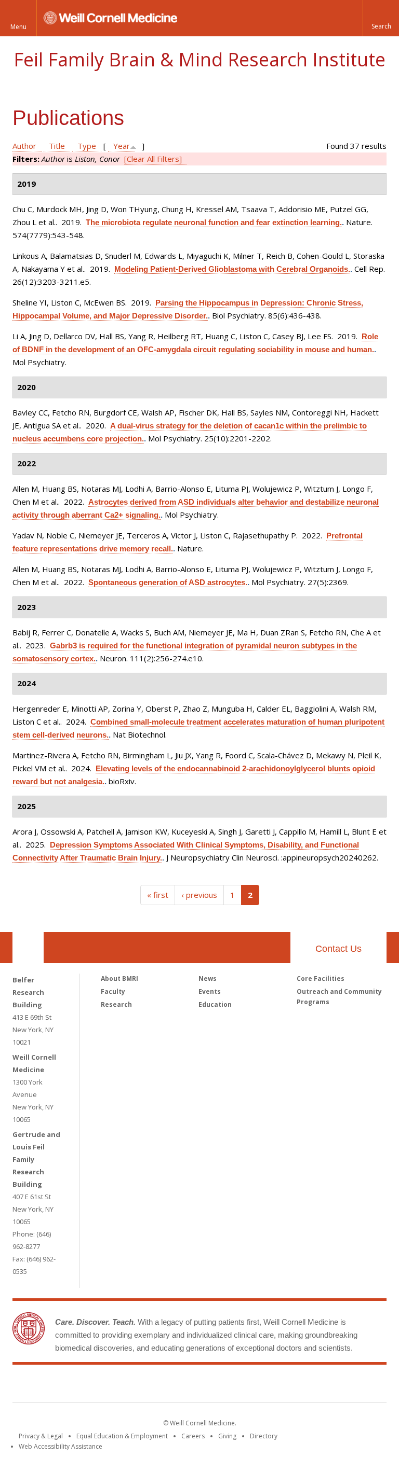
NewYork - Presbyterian (286, 1385)
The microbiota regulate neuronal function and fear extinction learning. (214, 222)
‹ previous (199, 895)
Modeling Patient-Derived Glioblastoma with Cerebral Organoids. (232, 269)
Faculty (113, 991)
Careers (193, 1436)
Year (121, 146)
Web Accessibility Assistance (60, 1446)
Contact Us (338, 948)
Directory (263, 1436)
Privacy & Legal (41, 1436)
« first (157, 895)
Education (215, 1004)
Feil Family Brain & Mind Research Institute (199, 59)
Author (24, 146)
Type (86, 146)
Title (57, 146)
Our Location (28, 947)
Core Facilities (320, 978)
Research (116, 1004)
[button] (381, 18)
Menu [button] (18, 26)
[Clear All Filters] (153, 159)
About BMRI (119, 978)
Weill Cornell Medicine (124, 1385)
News (207, 978)
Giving (227, 1436)
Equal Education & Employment (122, 1436)
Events (209, 991)
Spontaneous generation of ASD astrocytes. (167, 582)
